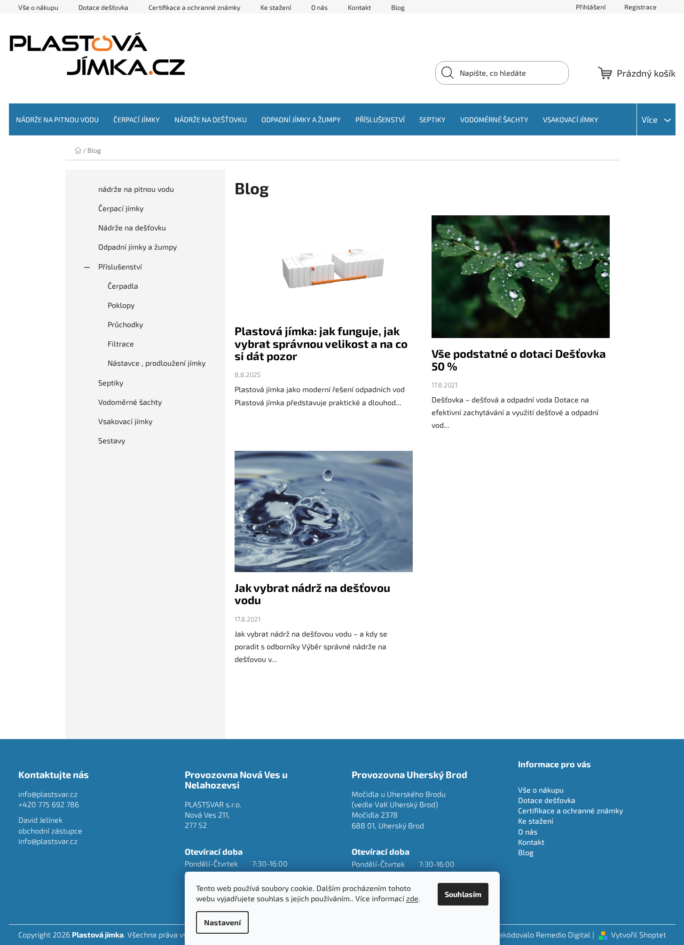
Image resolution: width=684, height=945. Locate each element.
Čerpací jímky (120, 208)
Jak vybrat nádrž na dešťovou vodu (312, 593)
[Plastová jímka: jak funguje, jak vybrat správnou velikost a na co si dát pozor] (324, 270)
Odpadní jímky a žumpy (137, 246)
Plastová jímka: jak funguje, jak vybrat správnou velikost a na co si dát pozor (321, 343)
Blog (398, 7)
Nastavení (222, 922)
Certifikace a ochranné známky (194, 7)
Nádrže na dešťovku (132, 227)
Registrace (640, 7)
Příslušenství (120, 266)
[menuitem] (57, 119)
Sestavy (111, 440)
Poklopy (121, 304)
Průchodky (125, 324)
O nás (319, 7)
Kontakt (359, 7)
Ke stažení (275, 7)
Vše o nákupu (38, 7)
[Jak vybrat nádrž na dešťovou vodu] (324, 516)
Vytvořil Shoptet (638, 934)
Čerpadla (123, 285)
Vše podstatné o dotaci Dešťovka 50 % (519, 359)
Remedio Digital (563, 934)
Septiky (110, 382)
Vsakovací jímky (125, 421)
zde (412, 898)
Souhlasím (463, 894)
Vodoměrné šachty (130, 401)
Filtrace (121, 343)
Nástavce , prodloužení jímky (156, 362)
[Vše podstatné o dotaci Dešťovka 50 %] (521, 281)
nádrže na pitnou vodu (136, 188)
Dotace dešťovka (103, 7)
